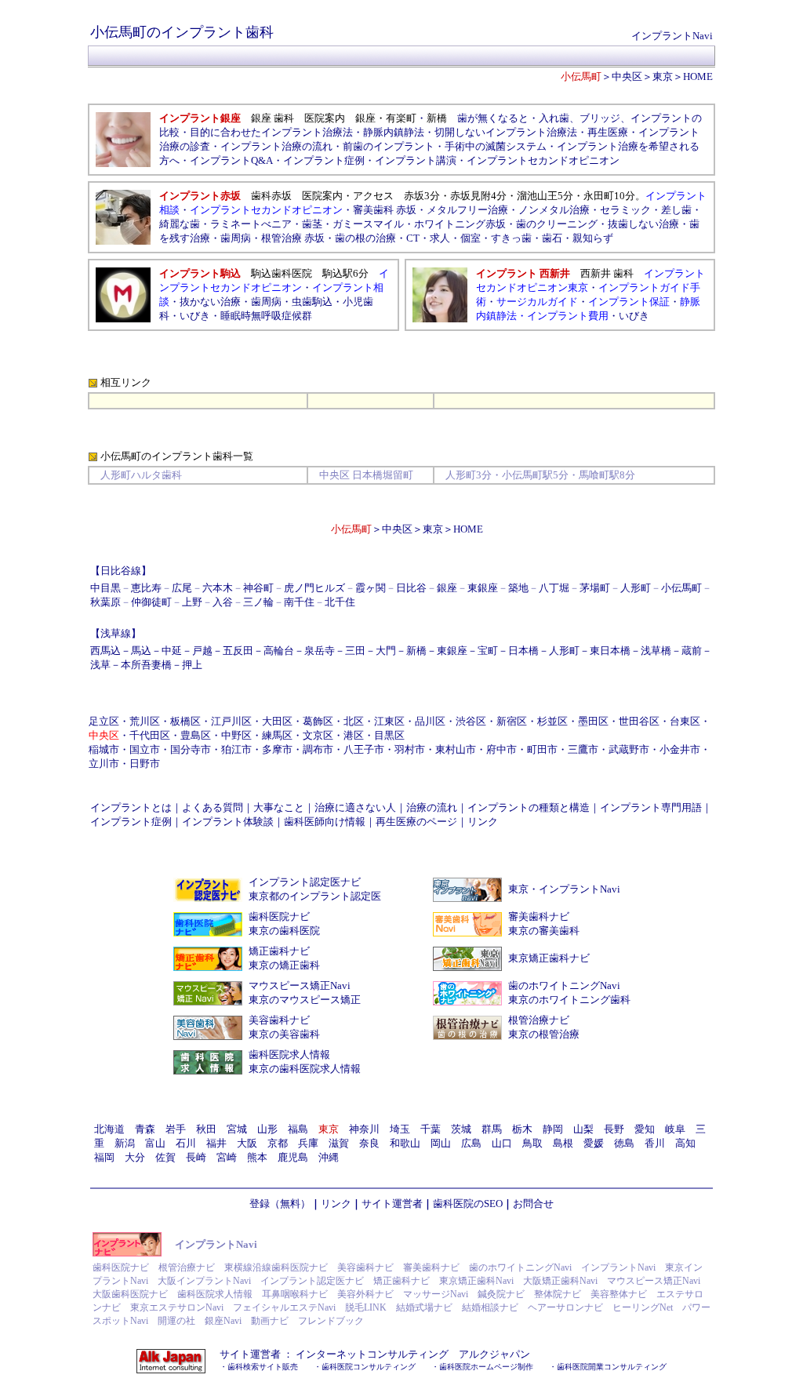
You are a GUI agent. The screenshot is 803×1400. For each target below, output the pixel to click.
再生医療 (607, 132)
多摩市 (277, 749)
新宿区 (511, 721)
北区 (353, 721)
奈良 (369, 1143)
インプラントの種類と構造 (528, 807)
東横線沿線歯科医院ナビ (276, 1267)
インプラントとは (131, 807)
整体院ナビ (557, 1294)
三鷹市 (583, 749)
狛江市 (236, 749)
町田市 (542, 749)
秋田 (206, 1129)
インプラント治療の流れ (276, 146)
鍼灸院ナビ (501, 1294)
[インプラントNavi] (127, 1253)
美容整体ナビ (618, 1294)
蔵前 (691, 650)
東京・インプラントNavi (564, 889)
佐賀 (165, 1157)
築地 (518, 588)
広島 (471, 1143)
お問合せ (533, 1203)
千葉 (430, 1129)
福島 (298, 1129)
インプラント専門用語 (651, 807)
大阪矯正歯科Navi (560, 1280)
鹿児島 (293, 1157)
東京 (662, 76)
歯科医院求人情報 (289, 1054)
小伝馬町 (681, 588)
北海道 (109, 1129)
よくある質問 (212, 807)
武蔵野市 (629, 749)
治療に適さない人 (355, 807)
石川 (186, 1143)
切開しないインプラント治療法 (505, 132)
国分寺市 (190, 749)
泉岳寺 (319, 650)
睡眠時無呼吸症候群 (266, 316)
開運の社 (176, 1320)
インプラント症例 (324, 160)
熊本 (257, 1157)
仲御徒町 (151, 602)
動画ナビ (270, 1320)
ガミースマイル (368, 224)
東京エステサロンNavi (176, 1307)
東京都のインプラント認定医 (315, 896)
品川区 (430, 721)
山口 (502, 1143)
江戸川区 (231, 721)
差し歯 (676, 210)
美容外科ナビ (365, 1294)
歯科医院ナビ (279, 916)
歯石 (552, 238)
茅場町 (595, 588)
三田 (355, 650)
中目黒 (105, 588)
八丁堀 (554, 588)
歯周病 (235, 238)
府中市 (501, 749)
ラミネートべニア (251, 224)
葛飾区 (318, 721)
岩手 (175, 1129)
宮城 (237, 1129)
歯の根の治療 (365, 238)
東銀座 (482, 588)
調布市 (318, 749)
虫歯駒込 (312, 301)
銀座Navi (223, 1320)
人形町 (635, 588)
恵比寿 (146, 588)
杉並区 (552, 721)
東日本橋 (610, 650)
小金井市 (679, 749)
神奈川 (364, 1129)
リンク (482, 821)
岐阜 (675, 1129)
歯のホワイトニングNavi (564, 985)
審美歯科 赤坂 (384, 210)
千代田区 (149, 735)
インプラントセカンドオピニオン (543, 160)
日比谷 (411, 588)
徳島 (624, 1143)
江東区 (389, 721)
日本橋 (523, 650)
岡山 (441, 1143)
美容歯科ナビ (279, 1020)
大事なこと (278, 807)
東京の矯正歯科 (284, 965)
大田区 (277, 721)
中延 (172, 650)
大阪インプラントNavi (204, 1280)
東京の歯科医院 (284, 930)
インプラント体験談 (228, 821)
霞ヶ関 (370, 588)
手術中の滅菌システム (496, 146)
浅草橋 (656, 650)
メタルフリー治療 (467, 210)
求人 (440, 238)
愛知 (644, 1129)
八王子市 (363, 749)
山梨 (583, 1129)
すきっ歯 (511, 238)
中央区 (627, 76)
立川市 (104, 763)
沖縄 (328, 1157)
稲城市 (104, 749)
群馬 (491, 1129)
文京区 (318, 735)
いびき (195, 316)
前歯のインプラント (388, 146)
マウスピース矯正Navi (300, 985)
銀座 (447, 588)
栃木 (522, 1129)
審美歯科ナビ (538, 916)
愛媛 (593, 1143)
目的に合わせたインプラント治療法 (271, 132)
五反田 (238, 650)
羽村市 (409, 749)
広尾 (182, 588)
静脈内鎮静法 (393, 132)
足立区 (104, 721)
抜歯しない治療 (643, 224)
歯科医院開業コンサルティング (612, 1366)
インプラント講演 (415, 160)
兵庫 (308, 1143)
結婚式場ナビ (424, 1307)
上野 (192, 602)
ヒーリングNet (642, 1307)
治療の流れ (431, 807)
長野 (614, 1129)
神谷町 (258, 588)
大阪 (247, 1143)
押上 (192, 665)
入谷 (223, 602)
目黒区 (389, 735)
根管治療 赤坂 (293, 238)
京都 (277, 1143)
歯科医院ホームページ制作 (486, 1366)
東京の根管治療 (544, 1034)
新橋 (416, 650)
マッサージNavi (435, 1294)
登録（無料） (280, 1203)
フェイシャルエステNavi (284, 1307)
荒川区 (144, 721)
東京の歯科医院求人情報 (305, 1069)
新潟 (124, 1143)
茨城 (461, 1129)
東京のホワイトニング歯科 (569, 999)
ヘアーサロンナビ (565, 1307)
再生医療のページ (416, 821)
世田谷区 (639, 721)
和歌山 (405, 1143)
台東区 (685, 721)
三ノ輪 (258, 602)
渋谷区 (471, 721)
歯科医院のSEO (468, 1203)
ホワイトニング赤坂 (460, 224)
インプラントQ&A (231, 160)
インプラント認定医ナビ (305, 882)
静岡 (553, 1129)
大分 (135, 1157)
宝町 (488, 650)
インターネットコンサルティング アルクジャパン (413, 1354)
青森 (145, 1129)
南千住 (299, 602)
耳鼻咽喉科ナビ (295, 1294)
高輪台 (278, 650)
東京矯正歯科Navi (476, 1280)
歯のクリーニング (557, 224)
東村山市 (455, 749)
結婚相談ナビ (490, 1307)
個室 (470, 238)
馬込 (141, 650)
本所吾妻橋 (146, 665)
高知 (685, 1143)
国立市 (144, 749)
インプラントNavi (672, 36)
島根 (563, 1143)
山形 (267, 1129)
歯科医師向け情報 (324, 821)
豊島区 (195, 735)
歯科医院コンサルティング (369, 1366)
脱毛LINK (366, 1307)
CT (413, 238)
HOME (698, 76)
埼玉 (400, 1129)
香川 (655, 1143)
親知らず (592, 238)
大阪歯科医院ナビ (130, 1294)
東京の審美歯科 (544, 930)
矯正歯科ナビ (279, 951)
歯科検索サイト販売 (262, 1366)
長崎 (196, 1157)
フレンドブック (331, 1320)
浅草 (100, 665)
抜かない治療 (210, 301)
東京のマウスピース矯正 (305, 999)
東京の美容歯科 (284, 1034)
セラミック (625, 210)
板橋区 (185, 721)
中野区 (236, 735)
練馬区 (277, 735)
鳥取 (532, 1143)
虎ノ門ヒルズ (314, 588)
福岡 (104, 1157)
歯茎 (312, 224)
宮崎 (226, 1157)
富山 (155, 1143)
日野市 (144, 763)
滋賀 (339, 1143)
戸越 (202, 650)
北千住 (340, 602)
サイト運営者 (392, 1203)
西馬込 (105, 650)
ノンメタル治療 (554, 210)
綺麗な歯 (179, 224)
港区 (353, 735)
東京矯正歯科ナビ (549, 958)
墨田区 (593, 721)
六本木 (217, 588)
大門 (386, 650)
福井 (216, 1143)
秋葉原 (105, 602)
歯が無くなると (493, 118)
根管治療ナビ (538, 1020)
